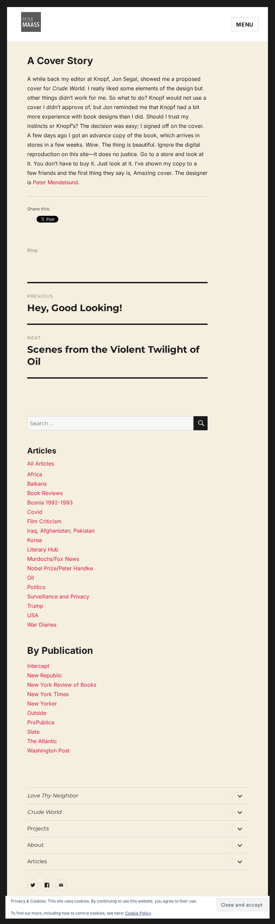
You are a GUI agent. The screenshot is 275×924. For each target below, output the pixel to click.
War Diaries (41, 624)
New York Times (48, 694)
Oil (30, 577)
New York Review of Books (61, 684)
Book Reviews (45, 493)
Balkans (37, 483)
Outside (36, 713)
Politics (36, 587)
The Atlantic (42, 741)
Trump (35, 605)
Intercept (38, 666)
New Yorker (42, 703)
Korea (34, 540)
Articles (37, 861)
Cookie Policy (138, 913)
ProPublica (40, 722)
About (35, 845)
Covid (34, 511)
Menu (245, 24)
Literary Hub (42, 549)
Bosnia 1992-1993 (50, 502)
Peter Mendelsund (55, 182)
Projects (38, 828)
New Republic (44, 675)
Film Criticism (44, 521)
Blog (32, 250)
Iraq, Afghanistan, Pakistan (61, 530)
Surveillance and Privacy (58, 596)
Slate (33, 731)
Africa (34, 474)
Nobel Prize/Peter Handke (60, 568)
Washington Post (48, 750)
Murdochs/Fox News (53, 558)
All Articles (40, 463)
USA (32, 615)
